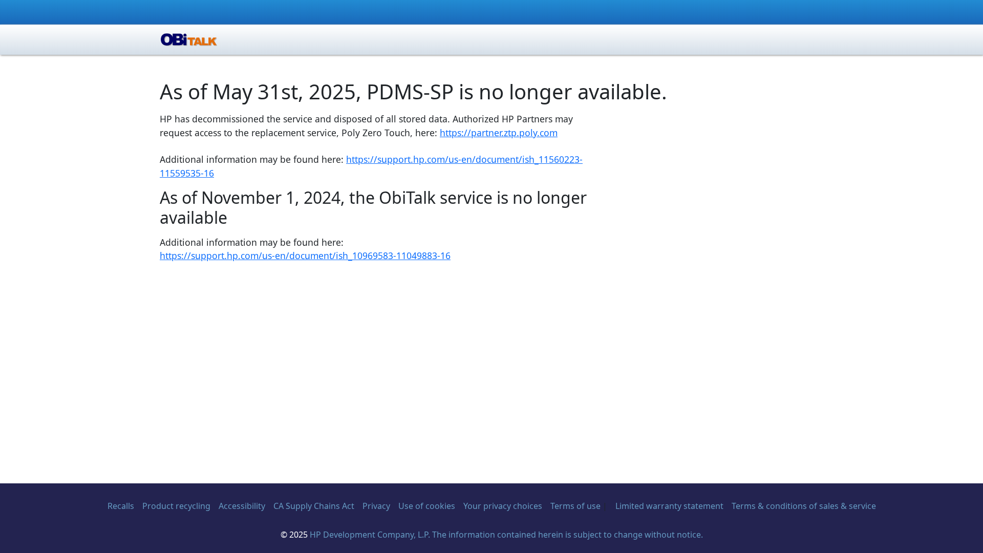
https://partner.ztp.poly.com (499, 132)
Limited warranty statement (669, 506)
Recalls (121, 506)
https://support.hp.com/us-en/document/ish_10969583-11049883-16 (305, 255)
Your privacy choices (502, 506)
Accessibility (242, 506)
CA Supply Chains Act (313, 506)
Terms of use (575, 506)
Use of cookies (426, 506)
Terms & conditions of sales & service (804, 506)
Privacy (376, 506)
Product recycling (176, 506)
